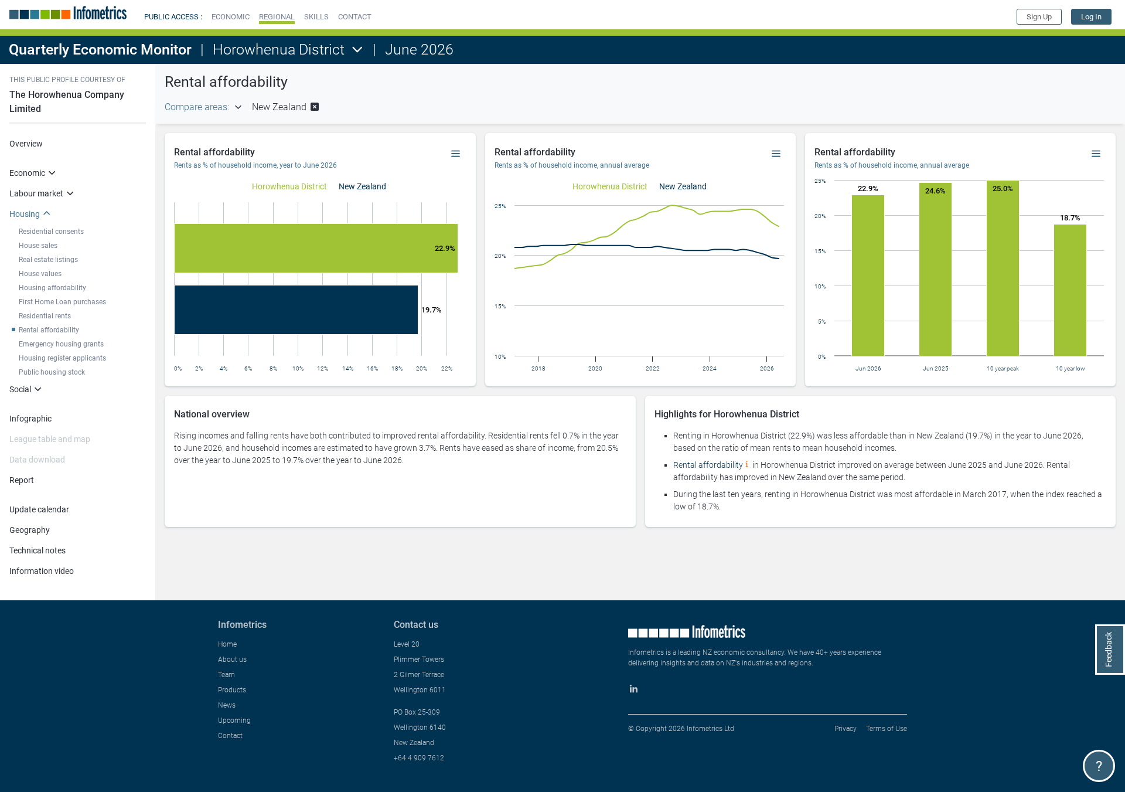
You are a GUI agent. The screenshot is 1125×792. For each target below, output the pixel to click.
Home (227, 644)
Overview (26, 143)
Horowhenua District (279, 49)
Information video (41, 571)
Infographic (30, 418)
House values (40, 274)
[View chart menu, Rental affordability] (456, 154)
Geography (29, 530)
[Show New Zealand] (362, 186)
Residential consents (51, 231)
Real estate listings (48, 260)
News (227, 705)
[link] (1091, 17)
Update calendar (39, 509)
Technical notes (37, 550)
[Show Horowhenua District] (289, 186)
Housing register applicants (62, 358)
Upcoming (234, 720)
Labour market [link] (36, 193)
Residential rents (45, 316)
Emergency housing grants (61, 344)
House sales (38, 246)
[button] (230, 17)
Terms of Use (886, 729)
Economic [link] (27, 173)
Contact (230, 736)
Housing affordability (52, 288)
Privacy (845, 729)
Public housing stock (52, 372)
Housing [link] (24, 214)
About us (232, 659)
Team (226, 675)
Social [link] (20, 389)
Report (21, 480)
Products (232, 690)
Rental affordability (49, 330)
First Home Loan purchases (62, 302)
